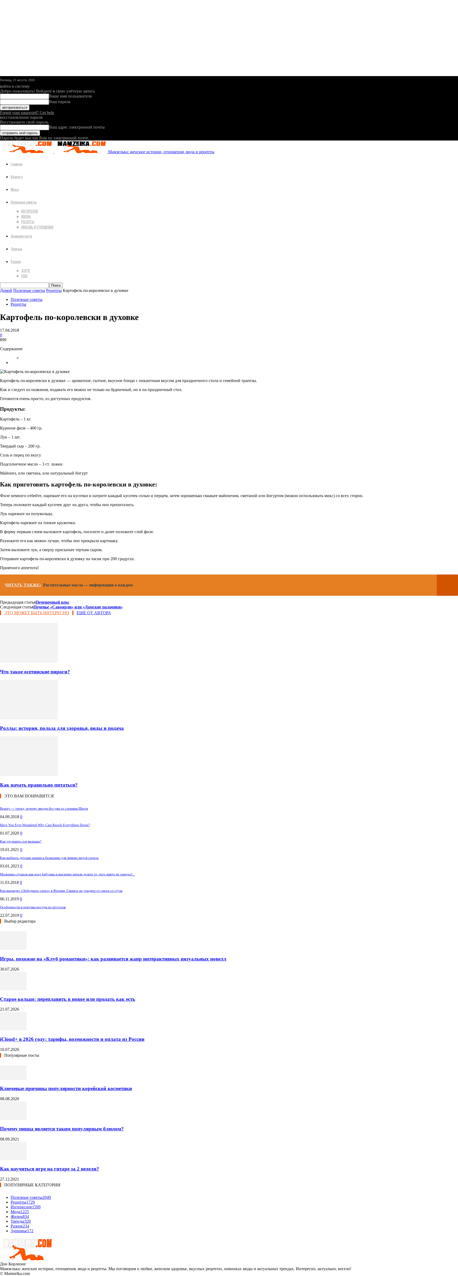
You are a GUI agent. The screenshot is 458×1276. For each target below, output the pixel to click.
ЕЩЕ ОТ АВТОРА (94, 613)
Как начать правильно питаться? (39, 785)
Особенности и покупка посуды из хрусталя (33, 907)
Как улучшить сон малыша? (20, 841)
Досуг (25, 270)
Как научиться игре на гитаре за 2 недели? (49, 1169)
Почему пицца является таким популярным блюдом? (62, 1129)
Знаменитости (21, 236)
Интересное (29, 211)
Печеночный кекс (52, 602)
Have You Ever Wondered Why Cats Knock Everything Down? (45, 825)
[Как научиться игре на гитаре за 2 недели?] (13, 1158)
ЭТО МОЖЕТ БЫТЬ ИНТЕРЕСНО (36, 613)
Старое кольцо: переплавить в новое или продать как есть (67, 999)
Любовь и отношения (37, 227)
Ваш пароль (60, 101)
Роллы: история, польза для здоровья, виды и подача (62, 728)
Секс (24, 275)
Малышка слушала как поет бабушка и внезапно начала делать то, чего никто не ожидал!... (67, 874)
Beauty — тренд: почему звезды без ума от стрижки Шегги (44, 808)
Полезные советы (24, 202)
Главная (16, 163)
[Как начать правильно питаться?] (29, 774)
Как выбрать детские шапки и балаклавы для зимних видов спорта (49, 858)
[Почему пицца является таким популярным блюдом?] (13, 1118)
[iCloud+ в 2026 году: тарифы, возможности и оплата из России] (13, 1029)
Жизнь (26, 216)
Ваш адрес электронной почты (77, 127)
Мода (15, 189)
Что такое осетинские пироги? (35, 671)
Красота (17, 176)
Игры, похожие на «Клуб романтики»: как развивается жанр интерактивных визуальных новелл (113, 959)
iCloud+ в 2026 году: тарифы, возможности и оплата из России (72, 1039)
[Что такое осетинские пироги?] (29, 661)
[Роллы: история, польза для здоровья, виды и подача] (29, 718)
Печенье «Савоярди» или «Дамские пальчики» (78, 607)
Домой (6, 290)
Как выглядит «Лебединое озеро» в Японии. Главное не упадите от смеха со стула (61, 891)
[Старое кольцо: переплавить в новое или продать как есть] (13, 988)
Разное (16, 261)
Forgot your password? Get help (27, 112)
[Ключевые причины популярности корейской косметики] (13, 1078)
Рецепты (27, 221)
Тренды (16, 248)
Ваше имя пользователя (70, 96)
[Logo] (27, 152)
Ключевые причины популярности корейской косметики (66, 1088)
